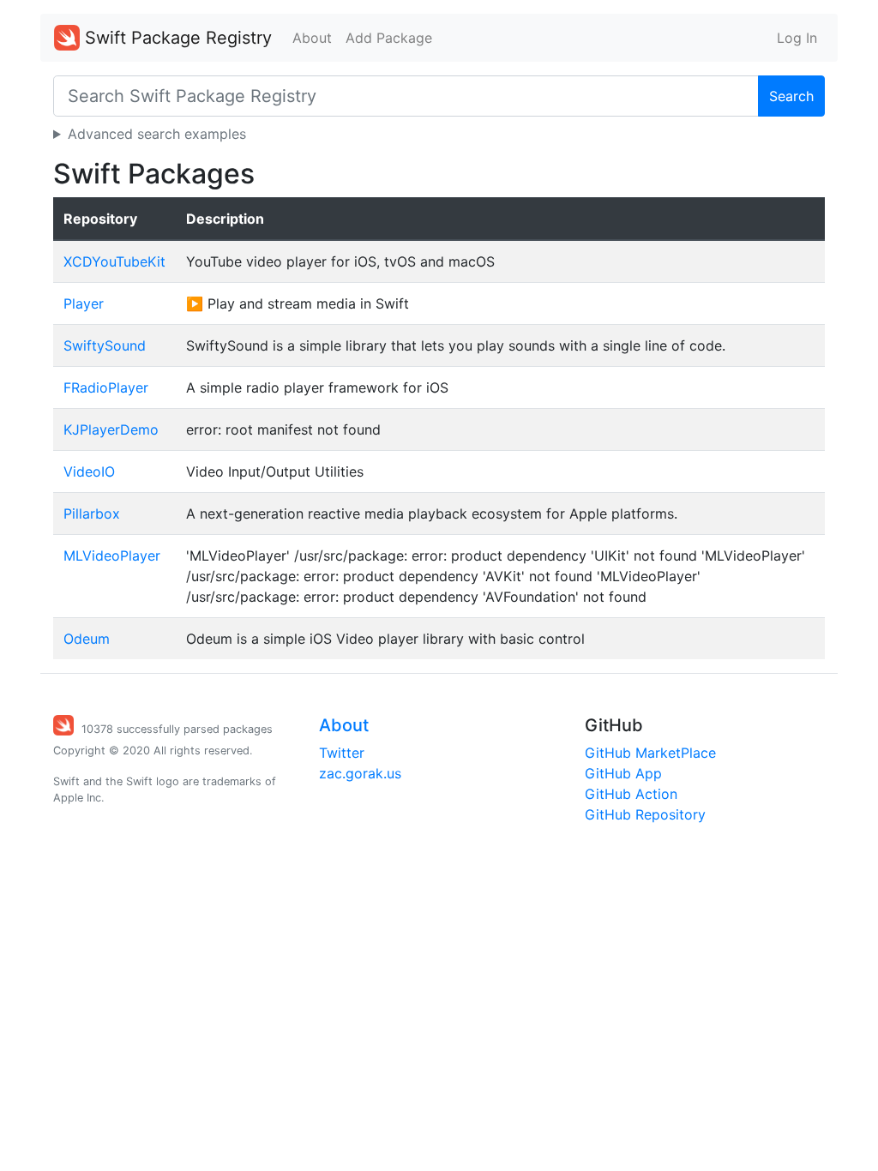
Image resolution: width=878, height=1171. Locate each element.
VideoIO (89, 471)
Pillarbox (91, 513)
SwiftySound (104, 345)
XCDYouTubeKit (114, 261)
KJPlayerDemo (111, 429)
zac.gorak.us (360, 773)
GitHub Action (631, 793)
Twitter (341, 752)
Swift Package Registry (176, 37)
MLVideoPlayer (111, 555)
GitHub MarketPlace (650, 752)
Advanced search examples (157, 133)
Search (791, 96)
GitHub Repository (645, 814)
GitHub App (623, 773)
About (312, 37)
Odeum (86, 638)
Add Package (389, 37)
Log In (797, 37)
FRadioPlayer (105, 387)
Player (83, 303)
